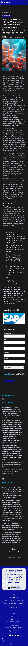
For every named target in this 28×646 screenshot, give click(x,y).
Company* (6, 352)
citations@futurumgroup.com (14, 627)
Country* (6, 365)
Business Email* (7, 333)
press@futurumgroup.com (14, 631)
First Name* (7, 339)
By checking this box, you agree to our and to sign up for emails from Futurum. (14, 374)
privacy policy (7, 374)
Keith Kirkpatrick (11, 37)
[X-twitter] (12, 635)
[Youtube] (15, 635)
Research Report (6, 15)
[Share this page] (3, 638)
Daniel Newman (21, 37)
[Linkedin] (10, 635)
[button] (10, 552)
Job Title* (6, 358)
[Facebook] (18, 635)
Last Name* (7, 346)
